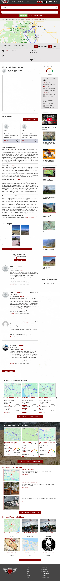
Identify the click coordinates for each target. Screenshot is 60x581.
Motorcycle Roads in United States (15, 19)
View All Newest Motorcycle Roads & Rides (30, 416)
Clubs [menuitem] (23, 1)
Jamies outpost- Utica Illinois (30, 469)
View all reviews (9, 371)
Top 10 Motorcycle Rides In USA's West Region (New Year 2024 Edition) (49, 251)
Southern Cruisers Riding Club (11, 533)
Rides (28, 573)
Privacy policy (45, 577)
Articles (28, 575)
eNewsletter (45, 571)
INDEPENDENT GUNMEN (30, 533)
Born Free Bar (25, 497)
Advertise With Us (46, 573)
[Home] (10, 568)
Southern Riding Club (48, 552)
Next (57, 398)
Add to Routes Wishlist (44, 88)
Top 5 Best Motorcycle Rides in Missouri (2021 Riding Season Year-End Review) (49, 179)
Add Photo (16, 249)
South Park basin (30, 172)
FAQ (44, 2)
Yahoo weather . (30, 217)
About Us (44, 567)
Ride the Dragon (46, 231)
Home (2, 19)
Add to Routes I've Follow (44, 94)
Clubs (28, 569)
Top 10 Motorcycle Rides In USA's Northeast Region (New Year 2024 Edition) (49, 143)
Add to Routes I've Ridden (44, 82)
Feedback (39, 2)
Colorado (8, 51)
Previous (3, 398)
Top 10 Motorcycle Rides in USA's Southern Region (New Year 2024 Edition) (49, 197)
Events (28, 567)
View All (43, 276)
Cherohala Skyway (27, 442)
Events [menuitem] (19, 1)
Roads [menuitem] (13, 1)
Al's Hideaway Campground (29, 482)
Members (44, 569)
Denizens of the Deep (30, 552)
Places (28, 571)
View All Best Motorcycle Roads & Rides (30, 461)
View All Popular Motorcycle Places (30, 512)
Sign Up (55, 1)
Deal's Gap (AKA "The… (10, 442)
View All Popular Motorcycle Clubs (30, 560)
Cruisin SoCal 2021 (11, 552)
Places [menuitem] (28, 1)
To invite (44, 106)
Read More (7, 140)
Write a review (20, 260)
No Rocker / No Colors (48, 533)
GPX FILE (55, 46)
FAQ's (28, 577)
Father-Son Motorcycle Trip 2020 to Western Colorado (48, 268)
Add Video (26, 249)
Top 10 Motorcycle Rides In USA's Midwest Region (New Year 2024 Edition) (48, 215)
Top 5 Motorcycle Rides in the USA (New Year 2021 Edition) (49, 161)
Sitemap (44, 575)
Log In (50, 1)
